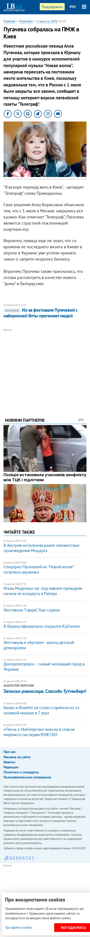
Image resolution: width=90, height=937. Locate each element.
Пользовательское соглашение (27, 777)
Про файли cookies (18, 927)
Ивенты (9, 762)
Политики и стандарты (21, 772)
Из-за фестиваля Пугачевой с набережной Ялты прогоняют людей (40, 313)
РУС (73, 6)
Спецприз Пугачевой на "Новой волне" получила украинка (38, 569)
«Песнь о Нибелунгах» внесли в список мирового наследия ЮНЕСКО (39, 731)
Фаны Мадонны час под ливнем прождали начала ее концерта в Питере (42, 590)
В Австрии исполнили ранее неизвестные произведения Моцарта (41, 547)
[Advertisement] (45, 367)
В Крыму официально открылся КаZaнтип (41, 626)
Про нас (9, 751)
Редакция (10, 767)
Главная (9, 21)
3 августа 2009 (47, 21)
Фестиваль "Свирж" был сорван (31, 610)
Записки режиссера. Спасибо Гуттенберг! (44, 691)
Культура (26, 21)
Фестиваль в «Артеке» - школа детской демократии (38, 645)
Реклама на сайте (16, 757)
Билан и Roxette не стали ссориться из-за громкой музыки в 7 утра (41, 710)
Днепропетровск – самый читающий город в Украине (44, 666)
